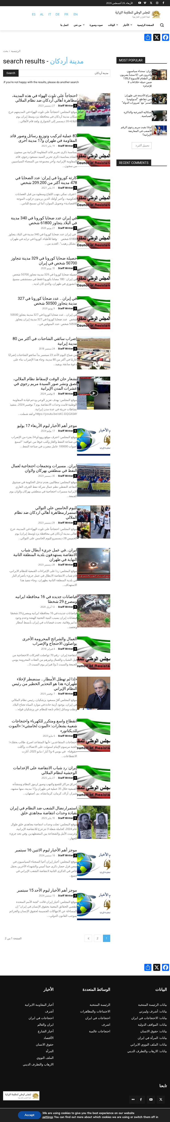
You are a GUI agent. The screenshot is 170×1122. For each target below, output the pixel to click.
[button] (161, 25)
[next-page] (88, 938)
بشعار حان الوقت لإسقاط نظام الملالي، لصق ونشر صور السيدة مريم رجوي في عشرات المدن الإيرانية (45, 383)
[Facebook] (163, 3)
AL (42, 14)
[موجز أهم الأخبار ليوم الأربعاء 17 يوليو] (93, 439)
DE (58, 14)
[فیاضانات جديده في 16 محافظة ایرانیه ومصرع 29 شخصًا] (93, 610)
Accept (29, 1115)
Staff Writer (65, 105)
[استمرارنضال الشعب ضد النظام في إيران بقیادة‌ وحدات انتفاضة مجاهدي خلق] (93, 822)
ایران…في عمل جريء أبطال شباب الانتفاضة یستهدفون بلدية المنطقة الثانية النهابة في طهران (45, 555)
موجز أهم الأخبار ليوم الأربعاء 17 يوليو (47, 425)
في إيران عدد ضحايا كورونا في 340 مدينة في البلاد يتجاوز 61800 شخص (44, 220)
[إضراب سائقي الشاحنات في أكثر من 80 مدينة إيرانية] (93, 352)
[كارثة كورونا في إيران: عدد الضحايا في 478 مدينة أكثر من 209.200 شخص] (93, 192)
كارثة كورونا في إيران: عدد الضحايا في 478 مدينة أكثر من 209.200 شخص (46, 180)
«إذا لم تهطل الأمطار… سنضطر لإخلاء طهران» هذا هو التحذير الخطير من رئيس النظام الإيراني (44, 684)
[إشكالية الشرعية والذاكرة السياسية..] (159, 115)
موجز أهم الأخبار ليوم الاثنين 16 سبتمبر (46, 850)
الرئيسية (15, 51)
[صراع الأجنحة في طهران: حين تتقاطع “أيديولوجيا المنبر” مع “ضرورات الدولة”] (159, 99)
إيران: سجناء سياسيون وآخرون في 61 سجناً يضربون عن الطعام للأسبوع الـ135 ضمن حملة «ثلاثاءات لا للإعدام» (136, 78)
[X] (151, 3)
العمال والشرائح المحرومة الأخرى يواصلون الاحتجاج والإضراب (49, 641)
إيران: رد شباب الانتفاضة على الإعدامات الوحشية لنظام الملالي (45, 770)
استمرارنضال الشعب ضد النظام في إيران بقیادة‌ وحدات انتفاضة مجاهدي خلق (43, 810)
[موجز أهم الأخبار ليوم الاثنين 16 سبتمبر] (93, 864)
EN (75, 14)
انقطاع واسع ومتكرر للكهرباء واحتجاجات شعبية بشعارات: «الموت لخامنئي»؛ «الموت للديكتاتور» (43, 726)
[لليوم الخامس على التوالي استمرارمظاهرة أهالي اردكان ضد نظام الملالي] (93, 522)
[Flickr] (133, 1099)
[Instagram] (157, 3)
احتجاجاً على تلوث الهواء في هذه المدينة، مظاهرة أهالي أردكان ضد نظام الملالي (44, 98)
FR (66, 14)
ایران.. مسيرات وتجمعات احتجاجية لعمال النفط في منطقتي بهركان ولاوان (44, 468)
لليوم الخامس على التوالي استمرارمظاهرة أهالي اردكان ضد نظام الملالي (45, 512)
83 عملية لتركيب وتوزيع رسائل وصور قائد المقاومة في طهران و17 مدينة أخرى (43, 138)
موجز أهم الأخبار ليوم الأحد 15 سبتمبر (47, 890)
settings (47, 1117)
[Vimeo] (144, 3)
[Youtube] (139, 3)
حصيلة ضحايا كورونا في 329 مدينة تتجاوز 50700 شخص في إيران (44, 260)
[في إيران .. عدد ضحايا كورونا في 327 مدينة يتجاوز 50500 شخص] (93, 312)
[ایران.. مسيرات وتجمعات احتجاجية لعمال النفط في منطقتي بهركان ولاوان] (93, 480)
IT (49, 14)
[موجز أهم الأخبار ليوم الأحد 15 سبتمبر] (93, 904)
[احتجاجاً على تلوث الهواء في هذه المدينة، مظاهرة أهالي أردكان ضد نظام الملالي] (93, 109)
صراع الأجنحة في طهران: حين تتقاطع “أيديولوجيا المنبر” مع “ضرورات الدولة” (137, 99)
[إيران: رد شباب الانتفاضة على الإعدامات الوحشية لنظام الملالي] (93, 782)
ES (34, 14)
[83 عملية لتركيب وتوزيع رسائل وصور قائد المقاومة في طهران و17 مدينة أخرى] (93, 150)
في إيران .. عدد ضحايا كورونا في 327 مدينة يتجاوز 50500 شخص (47, 301)
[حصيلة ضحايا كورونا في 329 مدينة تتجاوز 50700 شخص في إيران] (93, 272)
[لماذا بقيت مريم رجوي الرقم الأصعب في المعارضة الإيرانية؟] (159, 130)
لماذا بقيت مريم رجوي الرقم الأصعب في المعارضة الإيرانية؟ (136, 131)
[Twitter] (161, 1099)
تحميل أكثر (143, 145)
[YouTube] (151, 1099)
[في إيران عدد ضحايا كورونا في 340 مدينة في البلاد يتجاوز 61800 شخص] (93, 232)
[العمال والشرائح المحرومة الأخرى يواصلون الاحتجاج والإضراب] (93, 653)
